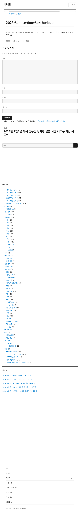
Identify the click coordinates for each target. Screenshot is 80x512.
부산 (7, 222)
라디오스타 (10, 335)
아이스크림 (12, 277)
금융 (5, 236)
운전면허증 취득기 (12, 357)
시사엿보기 (8, 266)
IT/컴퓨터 (7, 206)
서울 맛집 (9, 258)
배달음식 (11, 302)
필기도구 (9, 324)
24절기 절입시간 (10, 190)
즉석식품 (11, 305)
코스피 (10, 250)
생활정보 (7, 264)
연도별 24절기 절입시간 (14, 203)
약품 (7, 294)
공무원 (8, 343)
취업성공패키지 (11, 360)
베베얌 (7, 4)
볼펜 (9, 327)
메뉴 (73, 5)
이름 (3, 88)
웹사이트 (5, 107)
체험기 (6, 349)
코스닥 (10, 247)
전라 (7, 228)
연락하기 (9, 473)
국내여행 (7, 217)
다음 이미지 (21, 14)
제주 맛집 (9, 261)
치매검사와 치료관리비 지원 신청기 (17, 362)
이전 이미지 (12, 14)
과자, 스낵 (9, 275)
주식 (7, 239)
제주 (7, 231)
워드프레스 (10, 209)
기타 (5, 253)
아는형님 (9, 338)
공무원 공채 (12, 346)
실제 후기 (7, 269)
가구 (7, 272)
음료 (7, 297)
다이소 (8, 280)
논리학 (8, 214)
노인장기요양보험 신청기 (14, 354)
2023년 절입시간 (12, 198)
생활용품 (9, 291)
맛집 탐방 (7, 255)
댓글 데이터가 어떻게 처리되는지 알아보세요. (51, 121)
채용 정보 (7, 340)
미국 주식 (11, 244)
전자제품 (9, 310)
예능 (5, 332)
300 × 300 (25, 41)
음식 (7, 299)
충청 (7, 233)
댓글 (4, 58)
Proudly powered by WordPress (21, 508)
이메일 (4, 97)
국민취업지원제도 (12, 351)
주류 (7, 313)
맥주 (7, 286)
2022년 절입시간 (12, 195)
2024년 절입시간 (12, 201)
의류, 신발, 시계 (11, 307)
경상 (7, 220)
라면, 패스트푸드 (11, 283)
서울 (7, 225)
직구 (7, 316)
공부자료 (7, 212)
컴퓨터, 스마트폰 (11, 321)
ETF (9, 242)
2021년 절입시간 (12, 192)
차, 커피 (9, 318)
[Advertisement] (40, 165)
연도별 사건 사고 (9, 329)
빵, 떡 (8, 288)
